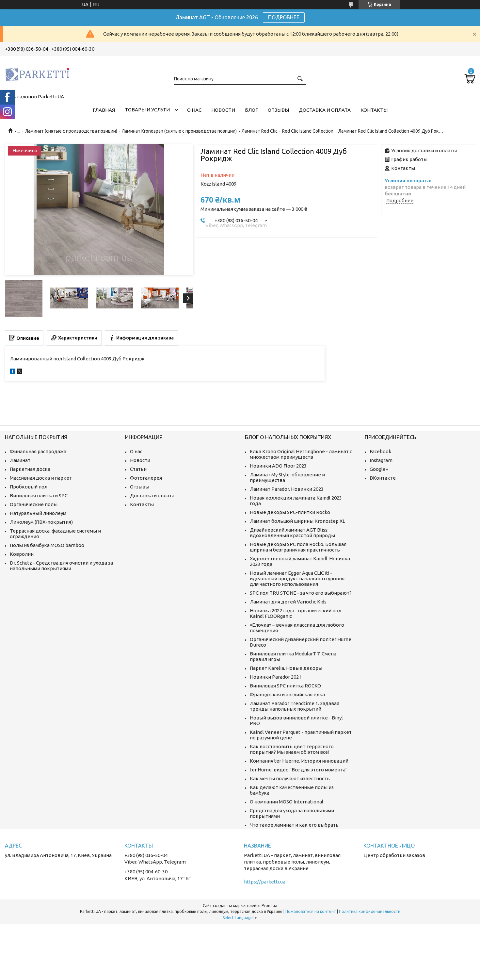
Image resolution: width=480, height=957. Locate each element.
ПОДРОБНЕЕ (283, 17)
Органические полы (33, 504)
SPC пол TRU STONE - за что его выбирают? (301, 593)
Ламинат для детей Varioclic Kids (288, 601)
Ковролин (22, 554)
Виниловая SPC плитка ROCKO (285, 685)
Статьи (138, 469)
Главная (104, 110)
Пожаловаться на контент (310, 911)
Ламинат (20, 460)
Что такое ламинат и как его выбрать (294, 825)
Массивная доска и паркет (41, 478)
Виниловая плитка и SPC (39, 495)
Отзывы (278, 110)
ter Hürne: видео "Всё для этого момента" (298, 769)
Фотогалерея (146, 478)
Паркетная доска (30, 469)
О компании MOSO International (286, 801)
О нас (194, 110)
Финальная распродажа (38, 451)
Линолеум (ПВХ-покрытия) (41, 522)
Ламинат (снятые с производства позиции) (71, 131)
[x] (19, 372)
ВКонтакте (383, 478)
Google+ (379, 469)
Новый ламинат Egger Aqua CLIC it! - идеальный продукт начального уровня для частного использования (297, 578)
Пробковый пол (28, 486)
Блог (251, 110)
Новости (223, 110)
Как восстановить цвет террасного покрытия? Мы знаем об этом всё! (292, 749)
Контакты (374, 110)
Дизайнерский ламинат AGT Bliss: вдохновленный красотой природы (292, 532)
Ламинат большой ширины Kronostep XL (297, 521)
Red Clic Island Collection (307, 131)
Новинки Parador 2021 (275, 677)
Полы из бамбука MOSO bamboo (47, 545)
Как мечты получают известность (290, 778)
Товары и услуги (147, 109)
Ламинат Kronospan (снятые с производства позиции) (179, 131)
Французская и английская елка (287, 694)
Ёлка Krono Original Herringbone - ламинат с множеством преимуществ (301, 454)
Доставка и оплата (325, 110)
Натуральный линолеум (38, 513)
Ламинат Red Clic (260, 131)
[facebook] (12, 372)
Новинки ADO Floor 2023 (278, 466)
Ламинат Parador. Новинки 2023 (287, 489)
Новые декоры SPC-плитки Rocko (290, 512)
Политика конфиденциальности (369, 911)
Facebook (380, 451)
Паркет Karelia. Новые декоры (286, 668)
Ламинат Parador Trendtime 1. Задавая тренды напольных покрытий (294, 706)
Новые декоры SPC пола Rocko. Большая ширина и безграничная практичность (298, 547)
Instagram (381, 460)
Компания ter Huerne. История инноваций (299, 761)
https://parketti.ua (264, 881)
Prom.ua (269, 905)
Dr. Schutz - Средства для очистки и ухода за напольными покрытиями (61, 565)
